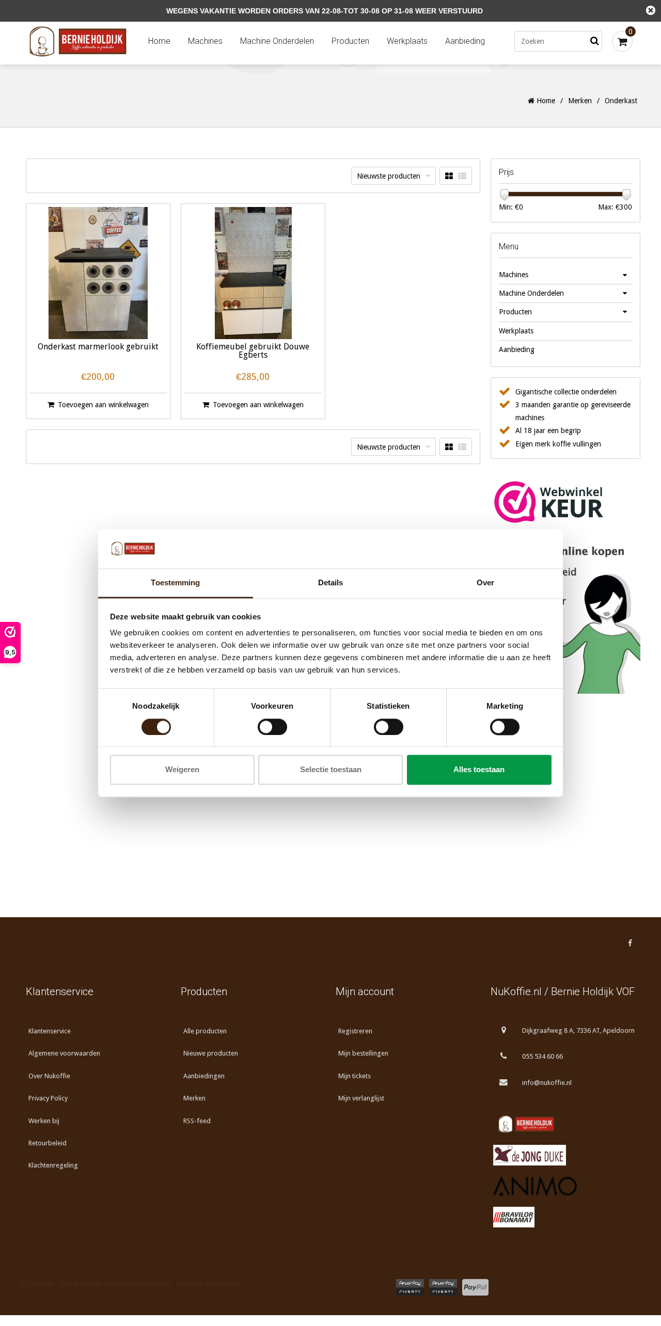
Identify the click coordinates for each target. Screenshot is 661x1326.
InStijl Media (221, 1284)
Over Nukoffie (49, 1076)
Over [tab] (485, 583)
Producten (350, 41)
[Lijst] (462, 176)
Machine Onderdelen (277, 41)
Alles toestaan (479, 769)
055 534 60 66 (542, 1056)
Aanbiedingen (204, 1076)
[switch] (272, 726)
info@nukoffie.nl (547, 1083)
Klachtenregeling (53, 1165)
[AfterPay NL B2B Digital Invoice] (443, 1287)
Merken (580, 101)
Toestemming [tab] (175, 583)
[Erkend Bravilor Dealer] (563, 1217)
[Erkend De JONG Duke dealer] (563, 1155)
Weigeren (182, 769)
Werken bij (43, 1121)
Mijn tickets (354, 1076)
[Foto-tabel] (449, 176)
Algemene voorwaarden (64, 1053)
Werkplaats (407, 41)
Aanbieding (465, 41)
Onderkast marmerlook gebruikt (98, 347)
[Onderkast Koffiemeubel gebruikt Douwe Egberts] (253, 273)
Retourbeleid (47, 1143)
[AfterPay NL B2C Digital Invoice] (410, 1287)
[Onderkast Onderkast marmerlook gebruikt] (98, 273)
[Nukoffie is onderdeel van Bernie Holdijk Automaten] (563, 1124)
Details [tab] (330, 583)
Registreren (355, 1031)
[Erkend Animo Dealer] (563, 1186)
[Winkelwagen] (622, 41)
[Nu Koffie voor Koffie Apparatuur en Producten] (80, 41)
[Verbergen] (650, 10)
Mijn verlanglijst (361, 1098)
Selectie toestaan (330, 769)
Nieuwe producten (210, 1053)
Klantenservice (49, 1031)
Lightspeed (154, 1284)
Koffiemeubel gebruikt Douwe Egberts (252, 351)
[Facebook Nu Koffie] (630, 943)
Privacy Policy (48, 1098)
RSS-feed (197, 1121)
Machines (205, 41)
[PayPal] (475, 1287)
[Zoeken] (594, 41)
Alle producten (205, 1031)
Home (159, 41)
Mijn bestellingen (363, 1053)
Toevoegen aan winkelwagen (103, 405)
